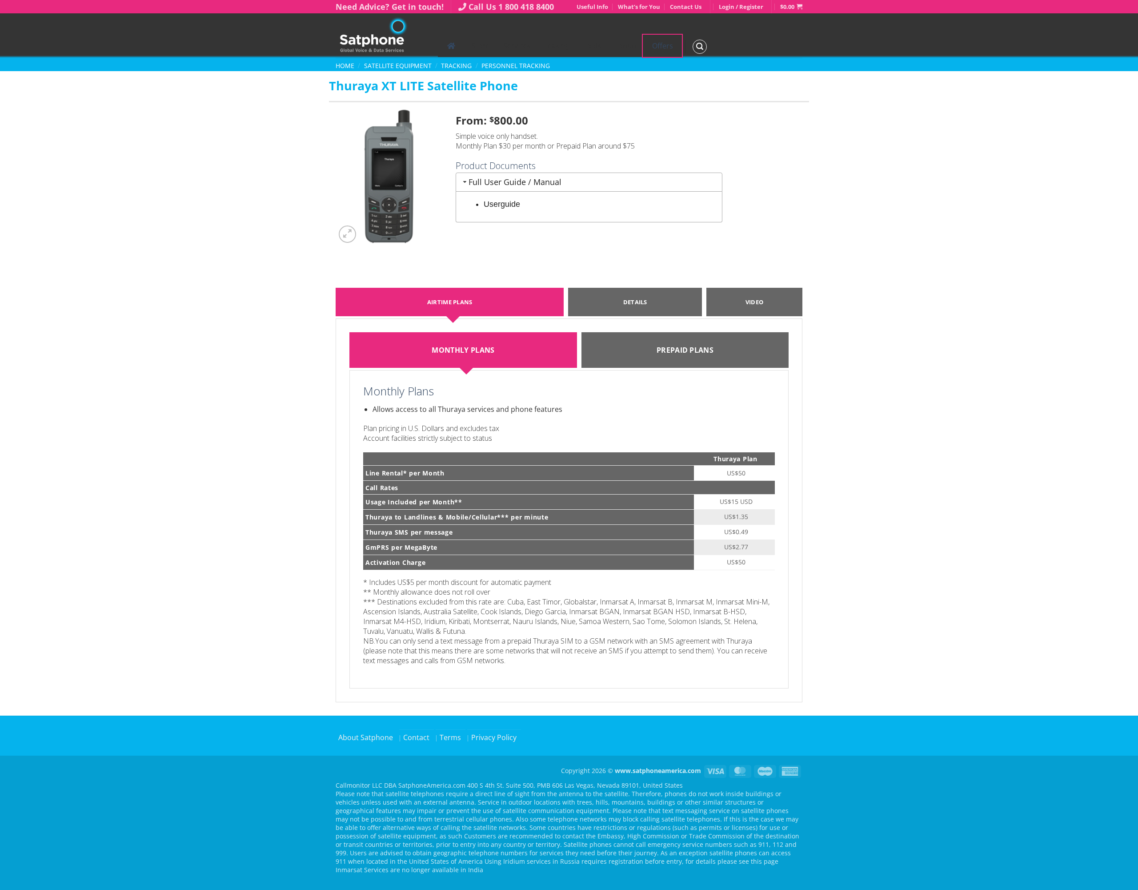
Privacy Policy (494, 737)
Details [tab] (635, 302)
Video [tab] (754, 302)
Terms (450, 737)
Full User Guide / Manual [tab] (515, 182)
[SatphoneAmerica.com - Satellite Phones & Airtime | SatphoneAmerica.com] (380, 35)
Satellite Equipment (398, 65)
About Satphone (365, 737)
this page (764, 861)
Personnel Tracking (515, 65)
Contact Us (685, 7)
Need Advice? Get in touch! (390, 6)
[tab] (463, 350)
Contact (416, 737)
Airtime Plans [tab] (449, 302)
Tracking (456, 65)
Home (345, 65)
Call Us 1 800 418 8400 (511, 6)
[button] (791, 6)
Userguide (502, 204)
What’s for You (639, 7)
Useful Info (592, 7)
